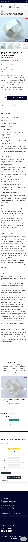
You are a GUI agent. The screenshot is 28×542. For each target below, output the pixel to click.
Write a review (14, 420)
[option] (10, 46)
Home (2, 11)
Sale (26, 18)
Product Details (5, 113)
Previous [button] (2, 389)
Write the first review (14, 477)
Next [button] (25, 389)
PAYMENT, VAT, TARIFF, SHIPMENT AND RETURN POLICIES (13, 349)
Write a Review (6, 473)
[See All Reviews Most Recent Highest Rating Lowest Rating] (20, 473)
